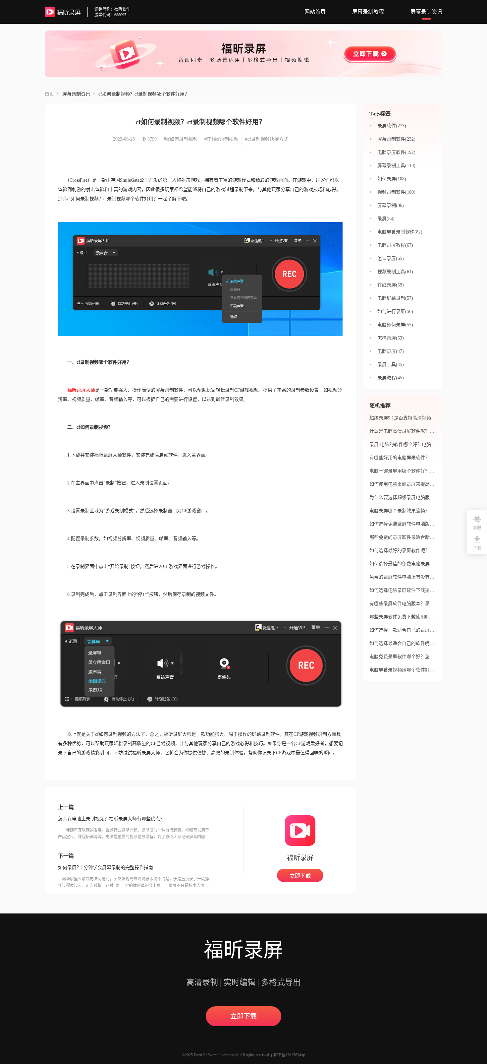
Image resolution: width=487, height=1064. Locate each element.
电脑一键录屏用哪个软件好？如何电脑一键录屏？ (420, 471)
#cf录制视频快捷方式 (266, 139)
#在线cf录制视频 (221, 139)
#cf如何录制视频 (180, 139)
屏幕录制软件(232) (396, 139)
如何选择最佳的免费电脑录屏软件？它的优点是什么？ (425, 563)
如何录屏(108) (391, 178)
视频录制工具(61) (395, 271)
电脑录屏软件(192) (396, 152)
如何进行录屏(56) (395, 311)
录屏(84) (386, 218)
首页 (49, 94)
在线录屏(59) (390, 284)
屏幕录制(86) (390, 205)
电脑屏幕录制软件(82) (399, 231)
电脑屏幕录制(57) (395, 298)
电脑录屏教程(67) (395, 245)
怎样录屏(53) (390, 338)
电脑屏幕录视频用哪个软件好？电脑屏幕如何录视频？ (425, 669)
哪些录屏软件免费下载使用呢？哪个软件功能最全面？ (425, 616)
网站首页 (315, 12)
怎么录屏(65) (390, 258)
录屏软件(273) (391, 125)
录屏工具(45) (390, 364)
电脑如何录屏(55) (395, 324)
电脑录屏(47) (390, 351)
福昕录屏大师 (81, 390)
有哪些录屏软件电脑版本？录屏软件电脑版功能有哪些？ (427, 603)
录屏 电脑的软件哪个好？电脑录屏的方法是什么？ (421, 444)
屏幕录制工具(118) (396, 165)
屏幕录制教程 (368, 12)
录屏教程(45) (390, 377)
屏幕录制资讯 (426, 12)
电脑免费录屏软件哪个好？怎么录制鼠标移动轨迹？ (422, 656)
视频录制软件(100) (396, 192)
